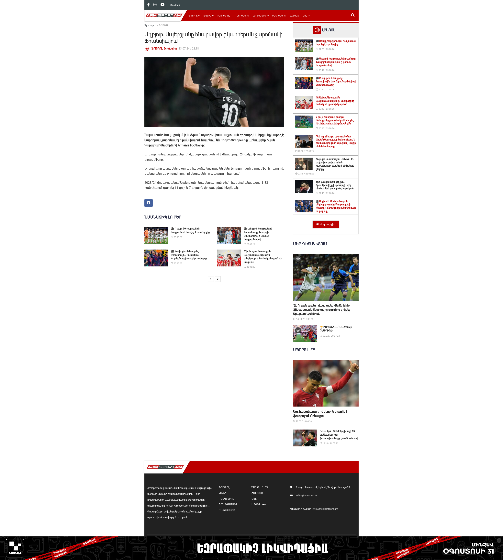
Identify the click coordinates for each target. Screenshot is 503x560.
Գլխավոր (149, 25)
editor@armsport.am (307, 495)
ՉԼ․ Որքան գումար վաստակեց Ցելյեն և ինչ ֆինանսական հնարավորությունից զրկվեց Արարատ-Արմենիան (322, 310)
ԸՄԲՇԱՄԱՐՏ (259, 16)
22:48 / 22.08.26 (326, 193)
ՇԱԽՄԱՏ (294, 16)
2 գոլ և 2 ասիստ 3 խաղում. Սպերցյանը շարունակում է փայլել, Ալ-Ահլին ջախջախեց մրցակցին (335, 120)
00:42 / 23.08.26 (326, 70)
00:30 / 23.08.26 (326, 89)
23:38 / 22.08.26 (305, 151)
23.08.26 (177, 237)
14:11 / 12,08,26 (304, 319)
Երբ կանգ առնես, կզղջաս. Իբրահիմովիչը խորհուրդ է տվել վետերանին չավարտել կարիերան (335, 185)
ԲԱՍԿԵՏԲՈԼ (224, 16)
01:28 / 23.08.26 (326, 49)
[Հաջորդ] (218, 279)
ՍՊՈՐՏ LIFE (259, 504)
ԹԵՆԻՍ (207, 16)
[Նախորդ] (211, 279)
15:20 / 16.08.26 (330, 443)
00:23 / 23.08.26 (326, 109)
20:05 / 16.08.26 (303, 421)
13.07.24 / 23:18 (189, 48)
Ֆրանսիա (170, 48)
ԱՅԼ (305, 16)
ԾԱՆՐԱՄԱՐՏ (279, 16)
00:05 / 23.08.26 (326, 128)
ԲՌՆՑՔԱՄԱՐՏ (241, 16)
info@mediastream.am (325, 508)
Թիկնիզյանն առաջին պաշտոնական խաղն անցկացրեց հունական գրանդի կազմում (335, 101)
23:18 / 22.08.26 (305, 174)
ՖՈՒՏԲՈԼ (192, 16)
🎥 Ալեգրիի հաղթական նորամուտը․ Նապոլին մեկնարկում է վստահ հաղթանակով (336, 62)
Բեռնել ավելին (325, 224)
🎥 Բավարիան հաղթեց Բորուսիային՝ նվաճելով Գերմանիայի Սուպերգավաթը (189, 255)
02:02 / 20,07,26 (331, 335)
